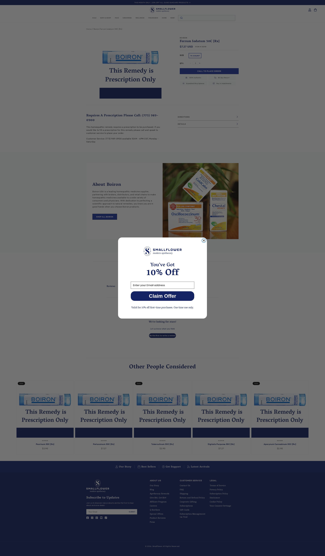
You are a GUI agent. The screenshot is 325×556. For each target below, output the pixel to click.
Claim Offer (162, 296)
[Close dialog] (204, 240)
